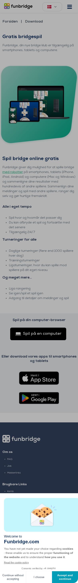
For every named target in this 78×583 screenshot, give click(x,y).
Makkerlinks (14, 473)
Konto (10, 491)
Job (9, 466)
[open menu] (69, 6)
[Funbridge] (19, 6)
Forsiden (10, 22)
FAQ (9, 459)
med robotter (12, 172)
